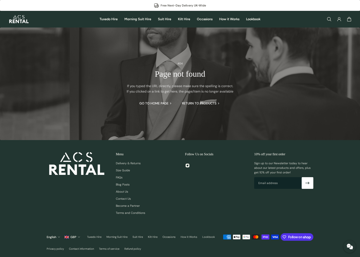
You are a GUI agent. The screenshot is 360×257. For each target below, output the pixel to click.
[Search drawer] (329, 19)
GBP (73, 237)
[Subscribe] (307, 183)
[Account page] (339, 19)
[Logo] (18, 19)
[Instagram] (187, 165)
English (51, 237)
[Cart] (349, 19)
